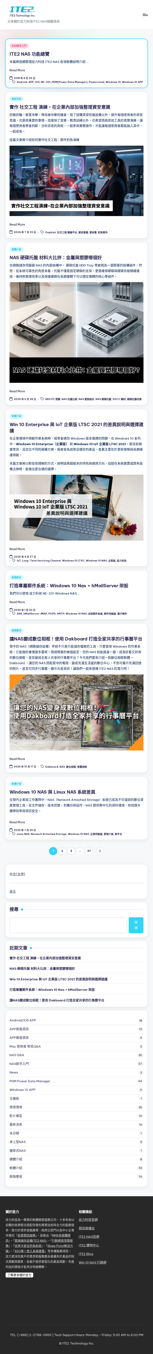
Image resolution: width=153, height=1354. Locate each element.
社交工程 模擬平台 (67, 232)
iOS (37, 81)
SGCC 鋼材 (119, 399)
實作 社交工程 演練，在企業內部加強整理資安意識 (60, 107)
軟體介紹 (16, 416)
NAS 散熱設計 (86, 399)
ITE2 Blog (86, 1254)
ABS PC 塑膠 (52, 399)
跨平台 (118, 833)
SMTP (60, 613)
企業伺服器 (96, 833)
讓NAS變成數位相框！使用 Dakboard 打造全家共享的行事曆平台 (76, 639)
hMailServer (31, 613)
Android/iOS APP (23, 1020)
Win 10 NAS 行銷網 (92, 1262)
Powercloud (96, 81)
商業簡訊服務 (26, 1235)
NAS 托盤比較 (69, 399)
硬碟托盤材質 (134, 399)
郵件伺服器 (110, 613)
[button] (100, 851)
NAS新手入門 (19, 45)
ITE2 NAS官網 (89, 1237)
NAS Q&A (17, 1055)
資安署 (93, 232)
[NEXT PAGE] (100, 851)
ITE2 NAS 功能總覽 (29, 54)
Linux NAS (23, 833)
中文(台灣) (17, 874)
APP (31, 81)
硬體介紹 (16, 249)
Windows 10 (113, 81)
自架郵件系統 (95, 613)
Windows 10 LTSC (73, 560)
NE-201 (45, 81)
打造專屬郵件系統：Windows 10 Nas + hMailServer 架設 (69, 585)
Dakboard (51, 766)
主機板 (14, 1098)
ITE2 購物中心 (89, 1245)
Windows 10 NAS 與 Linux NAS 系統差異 (52, 792)
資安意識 (83, 232)
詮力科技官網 (88, 1220)
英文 (13, 892)
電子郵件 (122, 613)
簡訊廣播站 (87, 1228)
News (14, 1072)
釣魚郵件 (103, 232)
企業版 (111, 560)
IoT (19, 560)
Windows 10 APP (132, 81)
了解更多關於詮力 (19, 1275)
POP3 (52, 613)
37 (89, 851)
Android (22, 81)
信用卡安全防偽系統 (28, 1246)
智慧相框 (82, 766)
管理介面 (108, 833)
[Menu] (145, 14)
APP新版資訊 (19, 1029)
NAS (62, 766)
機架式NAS (18, 1151)
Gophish (50, 232)
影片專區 (16, 1116)
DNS (19, 613)
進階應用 (16, 577)
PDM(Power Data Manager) (70, 81)
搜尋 (14, 909)
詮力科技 (122, 560)
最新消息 (16, 98)
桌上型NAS (18, 1142)
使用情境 (16, 1107)
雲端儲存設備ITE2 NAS (30, 1241)
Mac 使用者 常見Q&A (25, 1046)
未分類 (14, 1133)
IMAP (43, 613)
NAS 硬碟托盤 (103, 399)
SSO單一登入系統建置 (30, 1251)
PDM (30, 1081)
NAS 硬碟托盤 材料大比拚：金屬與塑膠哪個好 (56, 257)
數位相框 (71, 766)
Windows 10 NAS (96, 560)
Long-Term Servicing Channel (41, 560)
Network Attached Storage (49, 833)
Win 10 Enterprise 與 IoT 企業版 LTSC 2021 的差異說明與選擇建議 (58, 979)
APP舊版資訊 (19, 1038)
